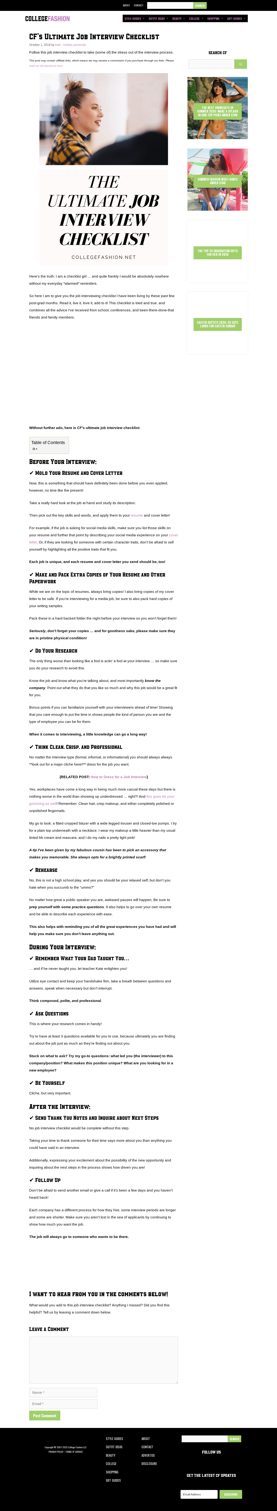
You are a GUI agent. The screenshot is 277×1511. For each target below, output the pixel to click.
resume (137, 515)
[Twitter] (220, 5)
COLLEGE (111, 1463)
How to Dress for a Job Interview (119, 777)
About (126, 5)
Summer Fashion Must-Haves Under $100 (218, 181)
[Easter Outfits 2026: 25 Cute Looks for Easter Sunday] (217, 350)
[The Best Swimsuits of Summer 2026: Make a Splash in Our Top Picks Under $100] (217, 136)
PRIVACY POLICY (56, 1451)
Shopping (213, 18)
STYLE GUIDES (114, 1438)
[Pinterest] (238, 5)
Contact (138, 5)
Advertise (148, 1455)
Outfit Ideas (157, 18)
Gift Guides (234, 18)
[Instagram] (229, 5)
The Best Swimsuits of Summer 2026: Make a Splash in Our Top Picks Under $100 (217, 111)
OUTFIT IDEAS (114, 1446)
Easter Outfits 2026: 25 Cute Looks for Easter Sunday (217, 324)
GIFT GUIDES (113, 1480)
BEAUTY (110, 1455)
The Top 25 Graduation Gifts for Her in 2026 (218, 253)
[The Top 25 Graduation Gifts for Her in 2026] (217, 279)
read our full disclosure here (46, 65)
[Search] (200, 5)
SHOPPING (112, 1472)
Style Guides (133, 18)
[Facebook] (212, 5)
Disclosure (149, 1463)
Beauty (176, 18)
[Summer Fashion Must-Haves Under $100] (217, 207)
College (194, 18)
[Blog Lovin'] (246, 5)
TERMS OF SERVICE (74, 1451)
